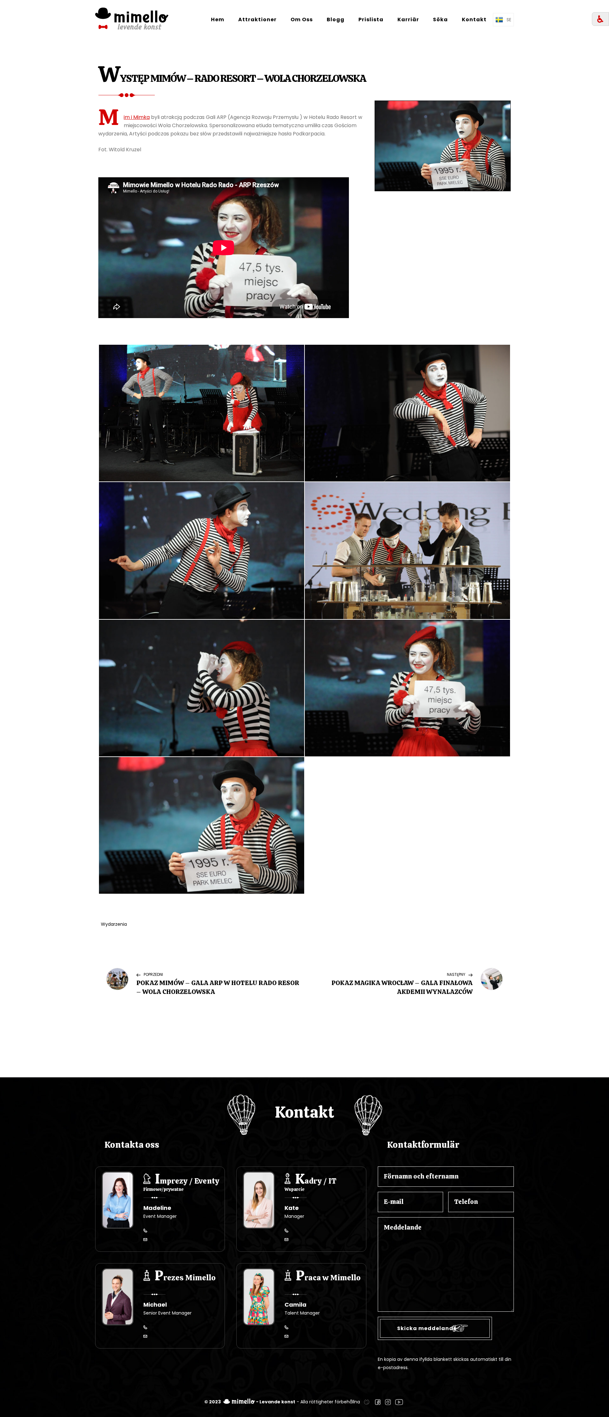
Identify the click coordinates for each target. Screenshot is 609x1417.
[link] (367, 1402)
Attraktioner (257, 19)
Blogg (335, 19)
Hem (217, 19)
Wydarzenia (114, 924)
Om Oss (302, 19)
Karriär (408, 19)
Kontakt (474, 19)
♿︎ (600, 19)
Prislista (370, 19)
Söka (440, 19)
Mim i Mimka (137, 117)
